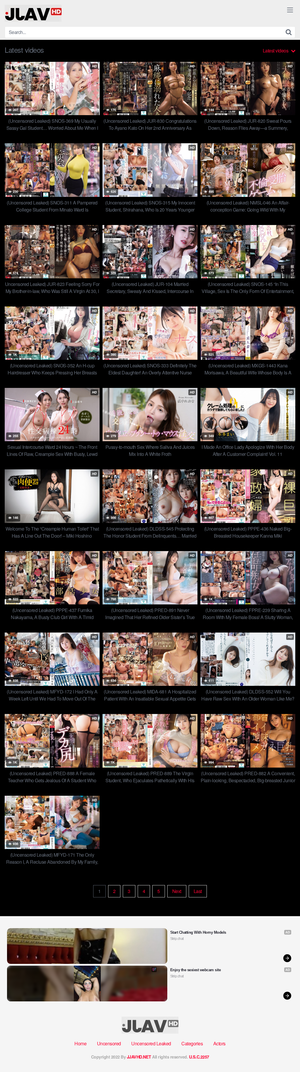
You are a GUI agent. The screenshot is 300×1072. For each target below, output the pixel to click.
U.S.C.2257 (199, 1057)
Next (176, 891)
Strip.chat (177, 939)
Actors (219, 1043)
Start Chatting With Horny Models (198, 932)
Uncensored (109, 1043)
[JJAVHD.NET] (33, 13)
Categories (192, 1043)
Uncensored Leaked (151, 1043)
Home (80, 1043)
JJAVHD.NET (139, 1057)
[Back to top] (284, 1053)
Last (198, 891)
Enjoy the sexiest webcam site (195, 970)
